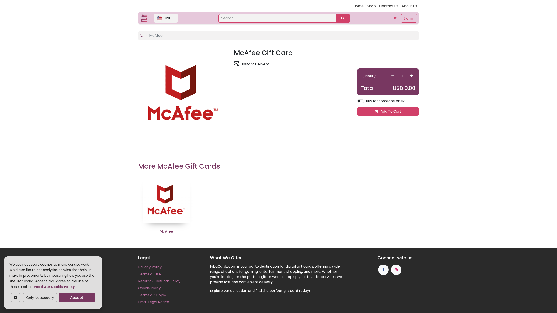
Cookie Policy (149, 288)
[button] (166, 18)
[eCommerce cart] (394, 18)
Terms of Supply (152, 295)
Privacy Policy (150, 267)
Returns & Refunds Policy (159, 281)
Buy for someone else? (385, 100)
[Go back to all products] (141, 35)
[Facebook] (383, 270)
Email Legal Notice (153, 302)
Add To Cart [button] (390, 111)
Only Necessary (40, 297)
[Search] (343, 18)
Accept (76, 297)
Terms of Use (149, 274)
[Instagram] (396, 270)
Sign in (409, 18)
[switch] (360, 101)
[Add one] (411, 76)
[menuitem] (358, 6)
